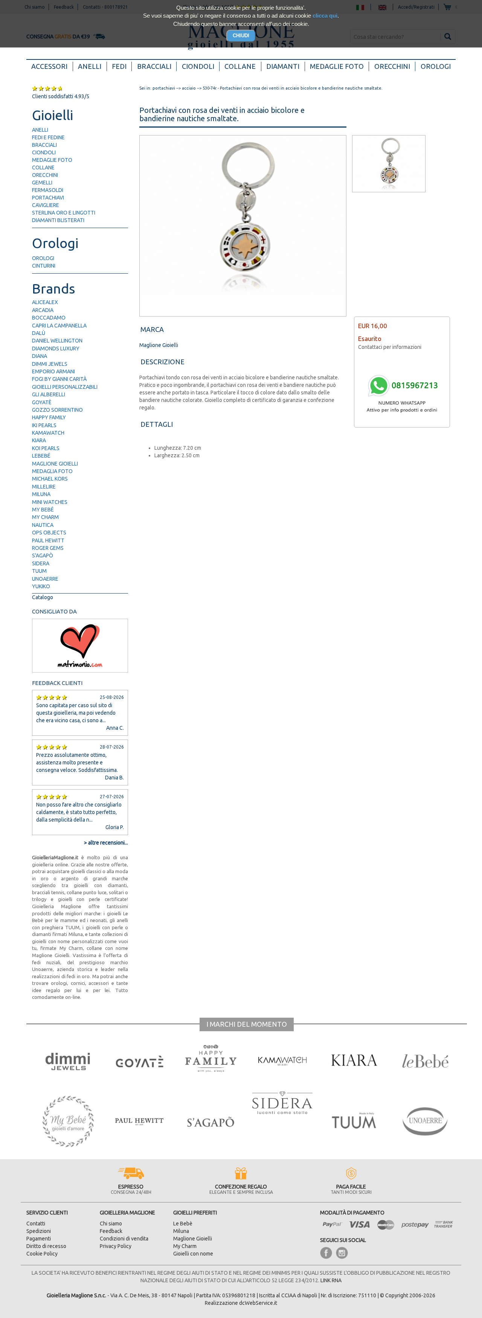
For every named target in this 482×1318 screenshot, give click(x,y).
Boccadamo (49, 318)
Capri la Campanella (59, 326)
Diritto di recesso (46, 1246)
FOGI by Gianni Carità (59, 379)
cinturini (43, 266)
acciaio (189, 88)
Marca (152, 329)
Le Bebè (182, 1224)
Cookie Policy (42, 1254)
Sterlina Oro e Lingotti (63, 213)
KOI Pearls (45, 448)
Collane (240, 66)
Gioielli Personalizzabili (65, 387)
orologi (43, 258)
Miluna (41, 494)
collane (43, 167)
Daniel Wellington (57, 341)
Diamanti (282, 66)
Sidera (40, 563)
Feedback (111, 1231)
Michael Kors (50, 479)
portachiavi (48, 198)
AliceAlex (45, 302)
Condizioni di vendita (124, 1239)
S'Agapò (42, 555)
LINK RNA (331, 1280)
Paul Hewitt (48, 540)
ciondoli (44, 152)
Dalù (38, 333)
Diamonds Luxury (55, 348)
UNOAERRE (45, 579)
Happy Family (49, 417)
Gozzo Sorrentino (57, 410)
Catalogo (42, 597)
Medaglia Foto (52, 471)
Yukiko (41, 586)
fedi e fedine (48, 137)
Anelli (89, 66)
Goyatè (42, 402)
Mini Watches (49, 502)
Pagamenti (38, 1239)
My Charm (45, 517)
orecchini (45, 175)
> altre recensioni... (106, 843)
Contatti (35, 1224)
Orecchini (392, 66)
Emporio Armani (53, 371)
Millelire (44, 487)
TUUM (39, 571)
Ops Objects (49, 533)
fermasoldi (47, 190)
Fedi (119, 66)
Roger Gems (48, 548)
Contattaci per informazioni (389, 347)
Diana (39, 356)
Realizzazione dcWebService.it (241, 1303)
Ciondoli (198, 66)
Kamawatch (48, 433)
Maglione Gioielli (55, 464)
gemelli (42, 183)
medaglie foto (52, 160)
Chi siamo (111, 1224)
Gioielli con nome (193, 1254)
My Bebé (43, 510)
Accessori (52, 66)
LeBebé (41, 456)
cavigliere (45, 205)
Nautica (42, 525)
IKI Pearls (44, 425)
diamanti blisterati (58, 220)
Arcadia (42, 310)
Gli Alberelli (48, 394)
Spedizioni (38, 1231)
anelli (40, 130)
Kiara (39, 440)
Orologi (436, 66)
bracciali (44, 145)
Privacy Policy (115, 1246)
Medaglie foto (337, 66)
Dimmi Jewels (49, 364)
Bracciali (154, 66)
